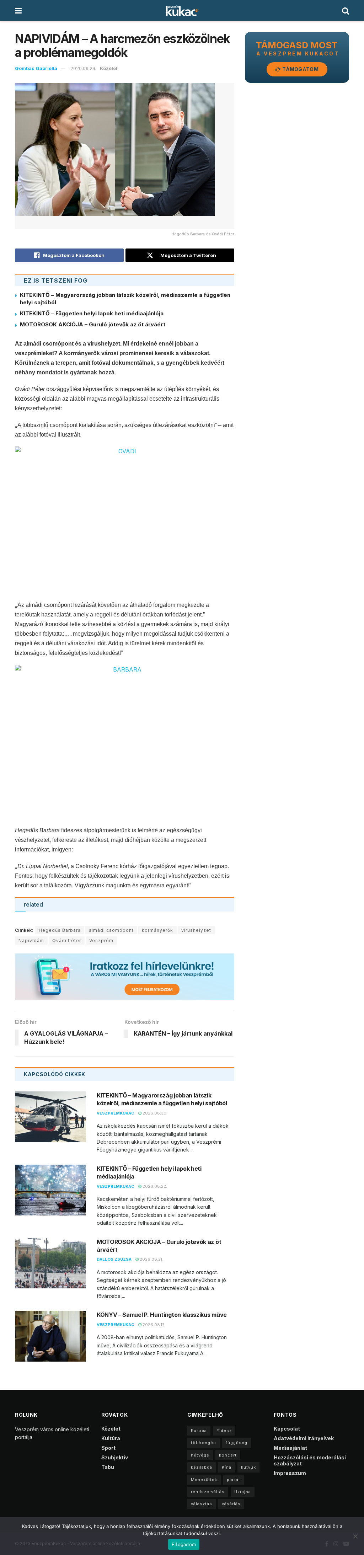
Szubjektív (114, 1457)
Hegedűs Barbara (60, 930)
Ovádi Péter (66, 940)
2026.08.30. (154, 1113)
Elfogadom (184, 1544)
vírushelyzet (196, 930)
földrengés (203, 1442)
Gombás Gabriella (36, 68)
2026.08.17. (153, 1324)
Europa (199, 1430)
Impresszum (290, 1473)
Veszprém (101, 940)
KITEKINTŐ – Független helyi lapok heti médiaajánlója (92, 313)
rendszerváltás (208, 1491)
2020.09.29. (83, 68)
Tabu (107, 1467)
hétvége (200, 1455)
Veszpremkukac (115, 1113)
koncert (228, 1455)
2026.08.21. (151, 1259)
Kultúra (110, 1438)
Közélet (109, 68)
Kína (226, 1467)
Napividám (31, 940)
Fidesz (224, 1430)
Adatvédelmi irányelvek (304, 1438)
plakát (233, 1479)
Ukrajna (242, 1491)
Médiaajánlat (290, 1448)
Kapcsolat (287, 1429)
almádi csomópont (111, 930)
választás (201, 1503)
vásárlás (231, 1503)
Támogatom (299, 69)
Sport (108, 1448)
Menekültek (204, 1479)
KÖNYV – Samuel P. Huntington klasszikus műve (162, 1314)
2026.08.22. (154, 1186)
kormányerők (157, 930)
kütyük (248, 1467)
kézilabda (201, 1467)
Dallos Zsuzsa (114, 1259)
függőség (236, 1442)
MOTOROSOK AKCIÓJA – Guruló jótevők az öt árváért (92, 324)
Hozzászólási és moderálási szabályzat (310, 1460)
